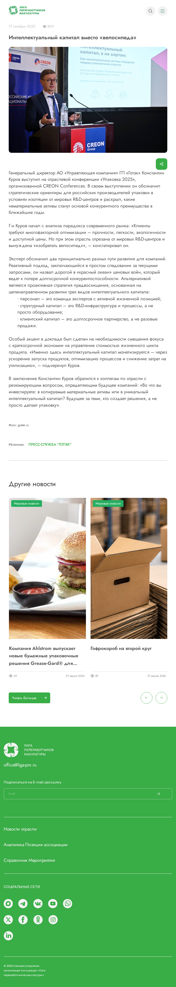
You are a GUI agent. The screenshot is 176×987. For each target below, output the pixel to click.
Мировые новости (26, 503)
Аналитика (14, 844)
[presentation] (146, 698)
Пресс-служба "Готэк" (49, 444)
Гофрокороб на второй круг (121, 648)
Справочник (16, 860)
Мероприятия (42, 860)
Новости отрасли (20, 829)
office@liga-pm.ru (20, 765)
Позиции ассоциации (46, 844)
